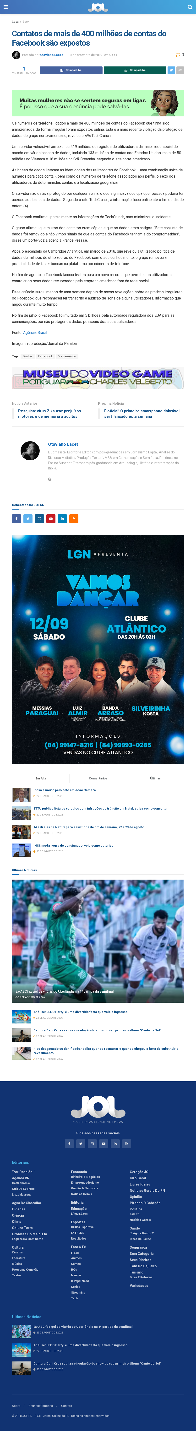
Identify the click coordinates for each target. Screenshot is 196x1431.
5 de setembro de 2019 (86, 55)
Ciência (18, 1215)
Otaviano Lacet (51, 55)
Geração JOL (140, 1172)
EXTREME (77, 1233)
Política (136, 1209)
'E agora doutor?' (142, 1233)
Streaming (78, 1292)
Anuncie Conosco (40, 1406)
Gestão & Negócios (84, 1188)
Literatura (18, 1258)
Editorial (78, 1202)
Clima (16, 1222)
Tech (74, 1298)
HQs (74, 1269)
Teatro (16, 1275)
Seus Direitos (140, 1260)
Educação (79, 1209)
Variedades (139, 1286)
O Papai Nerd (80, 1281)
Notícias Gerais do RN (147, 1190)
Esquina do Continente (27, 1239)
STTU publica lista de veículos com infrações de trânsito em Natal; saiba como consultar (100, 808)
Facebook (45, 356)
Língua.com (79, 1213)
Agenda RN (20, 1178)
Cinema (17, 1252)
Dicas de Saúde (140, 1239)
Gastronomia (21, 1183)
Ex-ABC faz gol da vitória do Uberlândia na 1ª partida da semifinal (65, 991)
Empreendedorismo (85, 1182)
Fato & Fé (78, 1247)
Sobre (16, 1406)
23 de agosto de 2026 (31, 997)
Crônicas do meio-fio (29, 1234)
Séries (75, 1287)
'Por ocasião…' (23, 1172)
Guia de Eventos (23, 1189)
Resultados (79, 1238)
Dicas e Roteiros (141, 1277)
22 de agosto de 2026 (49, 1018)
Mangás (76, 1275)
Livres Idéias (140, 1184)
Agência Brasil (35, 332)
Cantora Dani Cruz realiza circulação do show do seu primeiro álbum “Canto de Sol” (97, 1030)
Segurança (138, 1247)
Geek (25, 21)
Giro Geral (138, 1178)
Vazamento (67, 356)
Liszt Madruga (21, 1194)
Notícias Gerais (81, 1194)
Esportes (78, 1222)
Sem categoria (142, 1254)
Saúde (135, 1228)
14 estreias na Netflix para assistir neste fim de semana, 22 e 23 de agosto (88, 827)
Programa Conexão (25, 1269)
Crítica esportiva (82, 1227)
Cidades (18, 1209)
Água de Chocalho (26, 1203)
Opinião (136, 1197)
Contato (66, 1406)
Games (76, 1264)
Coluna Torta (22, 1228)
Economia (79, 1172)
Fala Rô (135, 1214)
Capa (15, 21)
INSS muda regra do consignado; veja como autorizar (74, 845)
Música (17, 1264)
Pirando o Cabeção (145, 1203)
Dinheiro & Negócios (85, 1177)
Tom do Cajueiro (143, 1266)
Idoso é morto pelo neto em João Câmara (64, 790)
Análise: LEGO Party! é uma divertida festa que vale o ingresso (80, 1012)
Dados (28, 356)
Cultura (18, 1247)
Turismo (136, 1272)
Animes (76, 1258)
